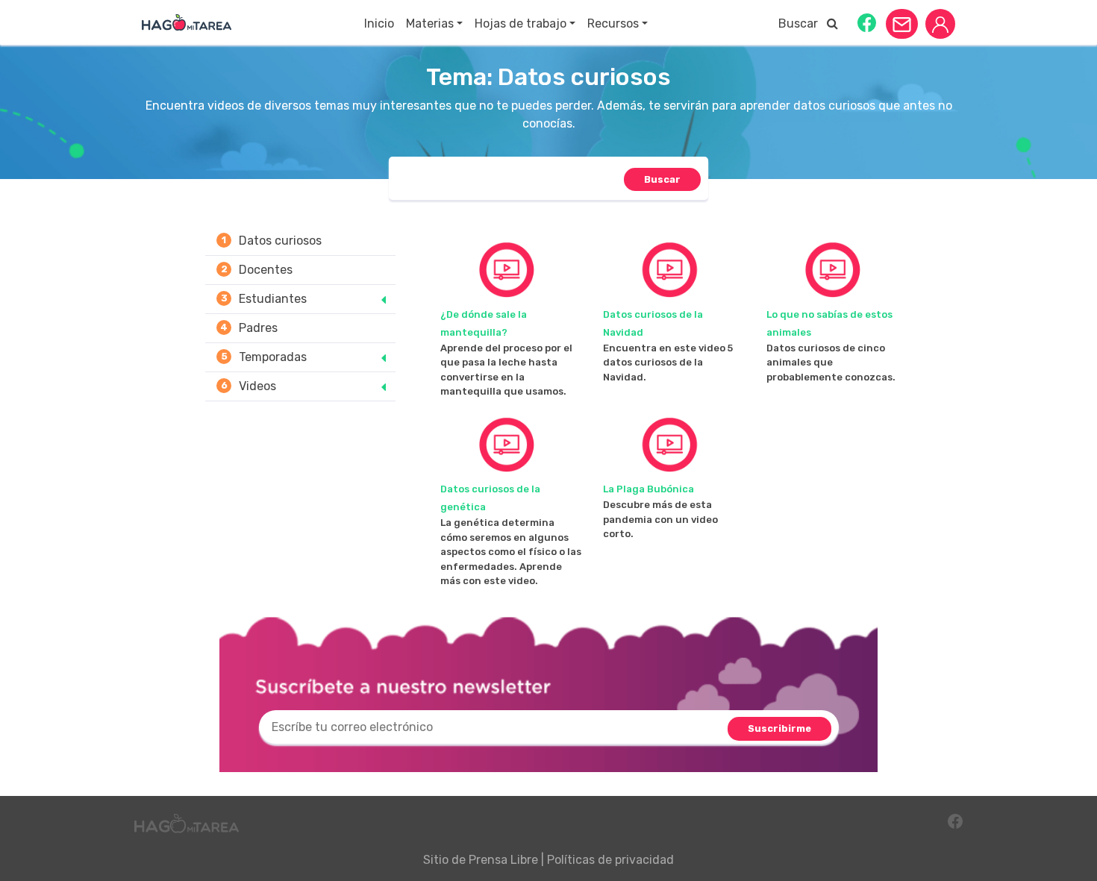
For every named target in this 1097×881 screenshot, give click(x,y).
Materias (430, 23)
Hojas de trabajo (520, 23)
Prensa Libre (503, 860)
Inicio (379, 23)
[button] (867, 22)
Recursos (613, 23)
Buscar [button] (802, 23)
